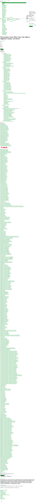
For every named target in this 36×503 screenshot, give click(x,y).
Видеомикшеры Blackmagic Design (9, 110)
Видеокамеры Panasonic (7, 65)
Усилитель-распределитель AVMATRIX (10, 118)
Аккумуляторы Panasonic (7, 89)
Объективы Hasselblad (7, 70)
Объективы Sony (6, 77)
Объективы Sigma (6, 76)
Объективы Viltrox (6, 79)
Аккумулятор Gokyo (7, 82)
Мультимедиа (4, 21)
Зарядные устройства (3, 16)
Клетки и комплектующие (8, 99)
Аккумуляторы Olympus (7, 88)
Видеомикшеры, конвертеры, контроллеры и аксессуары (4, 11)
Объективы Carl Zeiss (7, 69)
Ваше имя (30, 16)
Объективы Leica (6, 72)
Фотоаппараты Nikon (7, 57)
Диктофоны (4, 15)
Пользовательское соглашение (4, 494)
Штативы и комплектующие (4, 32)
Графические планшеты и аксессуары (4, 14)
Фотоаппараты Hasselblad (8, 55)
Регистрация (4, 1)
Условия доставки (3, 493)
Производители (2, 498)
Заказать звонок (27, 21)
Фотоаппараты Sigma (7, 60)
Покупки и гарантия (3, 491)
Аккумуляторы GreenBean (8, 86)
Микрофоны (4, 20)
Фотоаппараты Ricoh (7, 59)
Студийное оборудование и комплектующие (4, 28)
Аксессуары (4, 8)
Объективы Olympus (7, 74)
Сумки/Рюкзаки (4, 29)
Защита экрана (6, 96)
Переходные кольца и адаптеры (8, 101)
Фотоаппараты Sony (7, 61)
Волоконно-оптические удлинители (9, 112)
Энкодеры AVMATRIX (7, 120)
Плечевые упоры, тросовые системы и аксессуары (3, 24)
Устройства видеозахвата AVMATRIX (9, 119)
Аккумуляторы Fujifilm (7, 85)
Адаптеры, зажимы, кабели (8, 91)
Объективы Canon (6, 68)
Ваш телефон (31, 18)
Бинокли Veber (6, 107)
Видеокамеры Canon (7, 64)
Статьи (1, 497)
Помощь (1, 495)
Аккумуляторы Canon (7, 83)
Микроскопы (4, 19)
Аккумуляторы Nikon (7, 87)
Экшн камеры (4, 34)
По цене (1, 471)
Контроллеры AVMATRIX (8, 115)
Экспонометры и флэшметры (4, 33)
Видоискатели (6, 94)
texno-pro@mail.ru (3, 485)
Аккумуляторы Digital (7, 84)
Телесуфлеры (6, 103)
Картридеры (6, 97)
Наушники (5, 100)
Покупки (1, 496)
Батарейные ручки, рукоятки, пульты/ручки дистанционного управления (15, 93)
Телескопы (3, 30)
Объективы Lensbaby (7, 73)
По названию (2, 470)
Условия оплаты (2, 492)
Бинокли (3, 105)
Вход (1, 1)
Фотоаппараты (4, 53)
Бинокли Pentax (6, 106)
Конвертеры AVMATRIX (7, 114)
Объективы (4, 6)
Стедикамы (4, 26)
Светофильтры (6, 102)
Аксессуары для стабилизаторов (9, 92)
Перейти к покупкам (32, 12)
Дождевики (5, 95)
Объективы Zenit (6, 80)
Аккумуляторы (4, 7)
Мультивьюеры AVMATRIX (8, 116)
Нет (0, 472)
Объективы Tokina (6, 78)
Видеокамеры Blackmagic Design (9, 63)
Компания (1, 490)
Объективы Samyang (7, 75)
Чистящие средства (7, 104)
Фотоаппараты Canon (7, 54)
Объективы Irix (6, 71)
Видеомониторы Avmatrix (8, 111)
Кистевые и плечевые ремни (8, 98)
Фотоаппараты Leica (7, 56)
